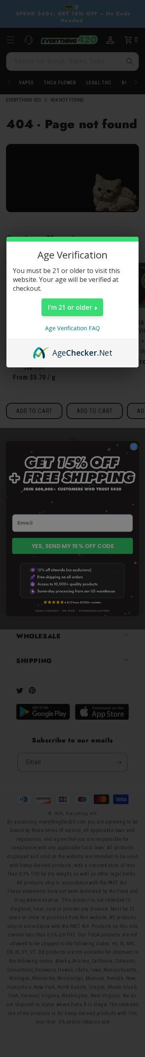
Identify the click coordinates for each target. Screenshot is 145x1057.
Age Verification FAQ (72, 328)
